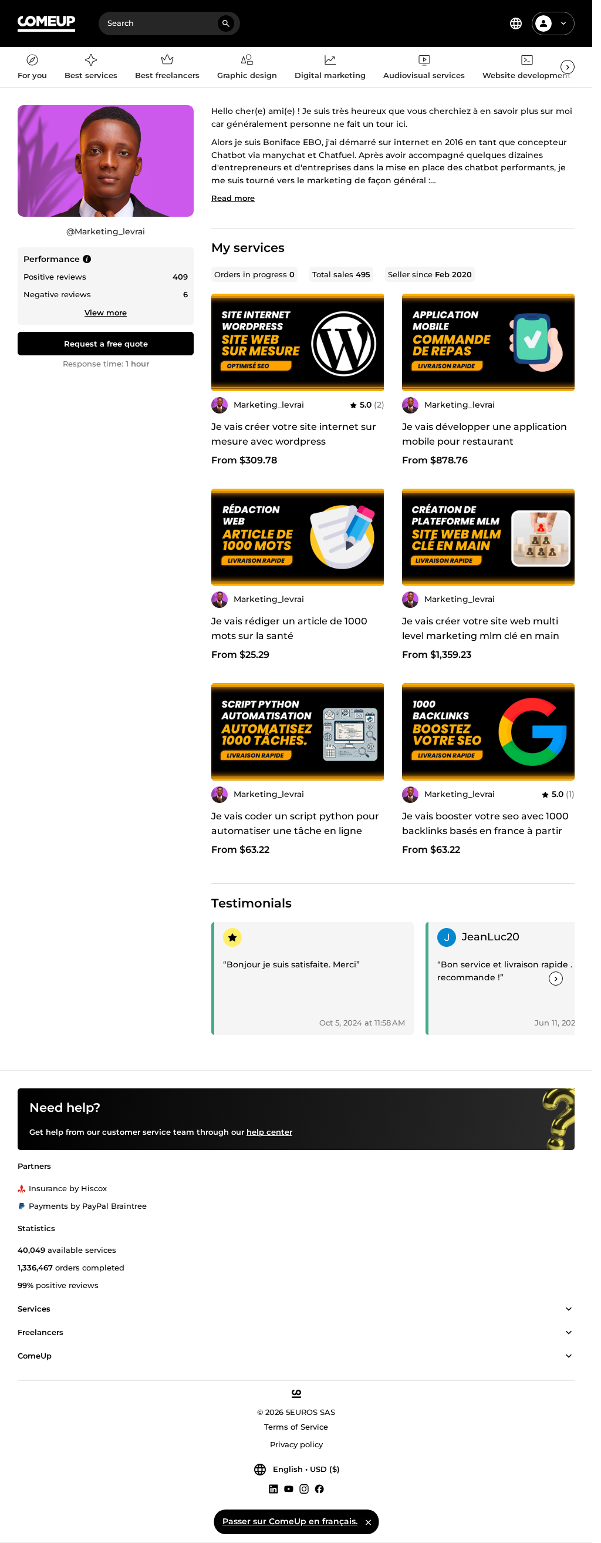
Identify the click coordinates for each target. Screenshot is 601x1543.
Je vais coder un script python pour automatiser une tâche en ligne (295, 823)
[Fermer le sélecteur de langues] (368, 1522)
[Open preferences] (516, 23)
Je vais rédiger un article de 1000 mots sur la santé (289, 628)
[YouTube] (288, 1489)
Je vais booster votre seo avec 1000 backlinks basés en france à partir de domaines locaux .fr (485, 831)
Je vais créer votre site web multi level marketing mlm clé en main (480, 628)
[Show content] (569, 1310)
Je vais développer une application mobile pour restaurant (484, 434)
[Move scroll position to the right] (568, 67)
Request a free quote (106, 343)
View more (106, 312)
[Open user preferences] (563, 23)
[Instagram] (304, 1489)
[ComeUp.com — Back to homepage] (46, 24)
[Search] (226, 23)
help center (269, 1132)
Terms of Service (296, 1427)
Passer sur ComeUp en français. (289, 1521)
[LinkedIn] (273, 1489)
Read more (233, 198)
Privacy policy (296, 1445)
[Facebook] (319, 1489)
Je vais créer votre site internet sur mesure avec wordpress (293, 434)
